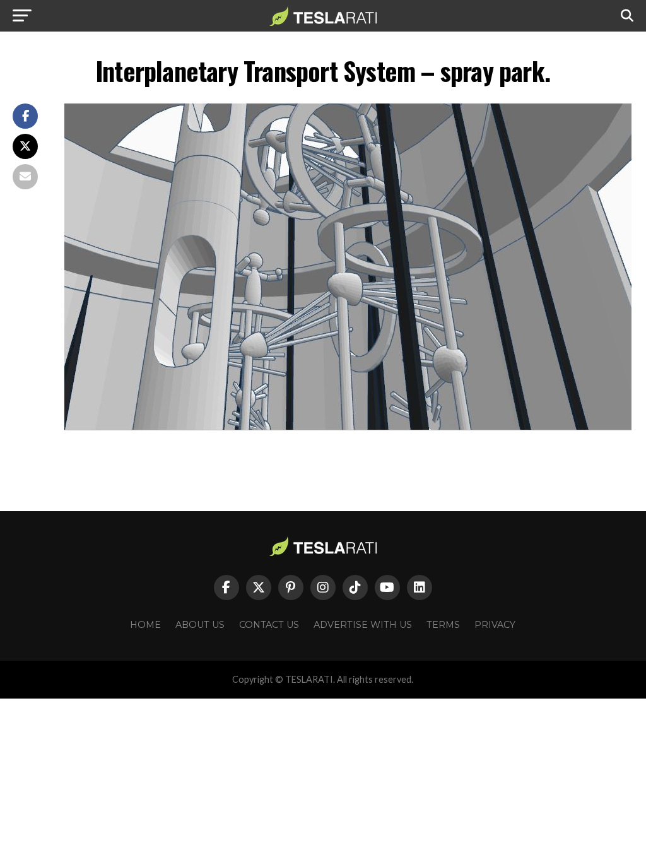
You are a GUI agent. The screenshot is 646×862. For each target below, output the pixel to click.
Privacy (494, 624)
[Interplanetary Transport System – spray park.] (347, 427)
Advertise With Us (363, 624)
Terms (443, 624)
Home (145, 624)
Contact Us (269, 624)
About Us (200, 624)
